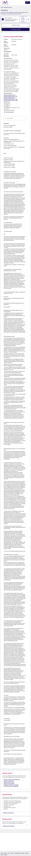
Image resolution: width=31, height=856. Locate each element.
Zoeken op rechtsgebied (9, 783)
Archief (2, 854)
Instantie (6, 39)
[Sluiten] (28, 19)
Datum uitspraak (6, 42)
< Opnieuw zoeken (15, 25)
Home (2, 7)
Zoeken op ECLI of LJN (9, 782)
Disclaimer (5, 854)
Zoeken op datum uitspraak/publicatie (12, 779)
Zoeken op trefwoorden (9, 780)
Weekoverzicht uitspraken (8, 826)
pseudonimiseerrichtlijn (10, 20)
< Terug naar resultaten (15, 29)
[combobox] (15, 118)
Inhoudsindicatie (8, 58)
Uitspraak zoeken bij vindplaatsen (11, 786)
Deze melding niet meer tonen (23, 19)
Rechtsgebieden (7, 51)
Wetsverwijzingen (8, 93)
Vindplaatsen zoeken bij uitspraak (11, 784)
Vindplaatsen (7, 102)
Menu (27, 2)
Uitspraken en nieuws (8, 7)
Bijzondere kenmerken (6, 55)
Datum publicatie (6, 45)
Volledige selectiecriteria (8, 812)
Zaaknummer (7, 48)
